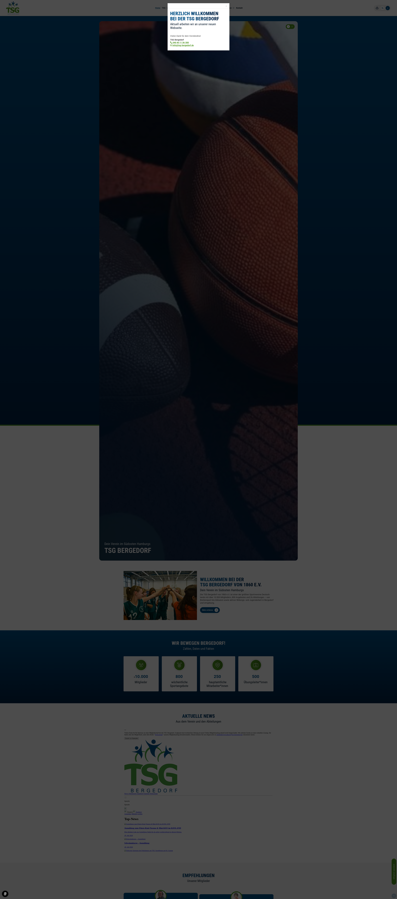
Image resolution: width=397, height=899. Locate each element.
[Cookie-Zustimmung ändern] (5, 894)
